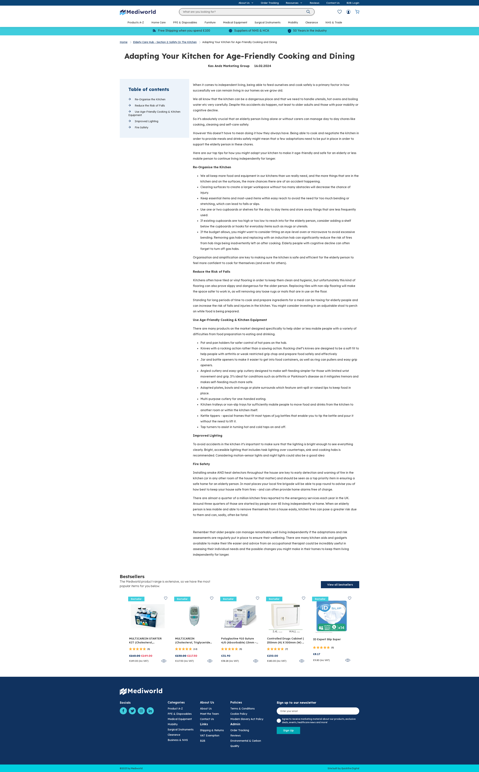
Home (123, 42)
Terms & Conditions (242, 708)
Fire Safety (141, 127)
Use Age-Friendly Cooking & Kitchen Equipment (154, 113)
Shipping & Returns (212, 730)
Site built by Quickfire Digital (343, 768)
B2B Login (353, 2)
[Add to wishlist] (165, 598)
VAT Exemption (209, 735)
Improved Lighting (146, 121)
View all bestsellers (340, 584)
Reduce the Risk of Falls (149, 105)
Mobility (293, 22)
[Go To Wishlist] (340, 12)
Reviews (314, 2)
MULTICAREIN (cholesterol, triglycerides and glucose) (193, 641)
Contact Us (333, 2)
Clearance (311, 22)
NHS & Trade (333, 22)
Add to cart (147, 630)
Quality (234, 746)
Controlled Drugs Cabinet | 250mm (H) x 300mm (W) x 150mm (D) (285, 641)
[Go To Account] (348, 12)
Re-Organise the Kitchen (149, 99)
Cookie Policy (238, 713)
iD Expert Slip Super (327, 639)
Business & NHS (178, 740)
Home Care (158, 22)
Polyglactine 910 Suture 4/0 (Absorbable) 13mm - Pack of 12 (238, 641)
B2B (202, 740)
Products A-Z (135, 22)
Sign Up (288, 730)
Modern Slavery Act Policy (246, 719)
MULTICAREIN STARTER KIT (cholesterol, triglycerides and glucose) (145, 641)
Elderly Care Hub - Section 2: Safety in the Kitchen (165, 42)
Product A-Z (175, 708)
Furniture (210, 22)
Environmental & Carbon (245, 740)
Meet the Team (209, 713)
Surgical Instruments (267, 22)
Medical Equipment (235, 22)
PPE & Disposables (185, 22)
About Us (206, 708)
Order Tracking (270, 2)
